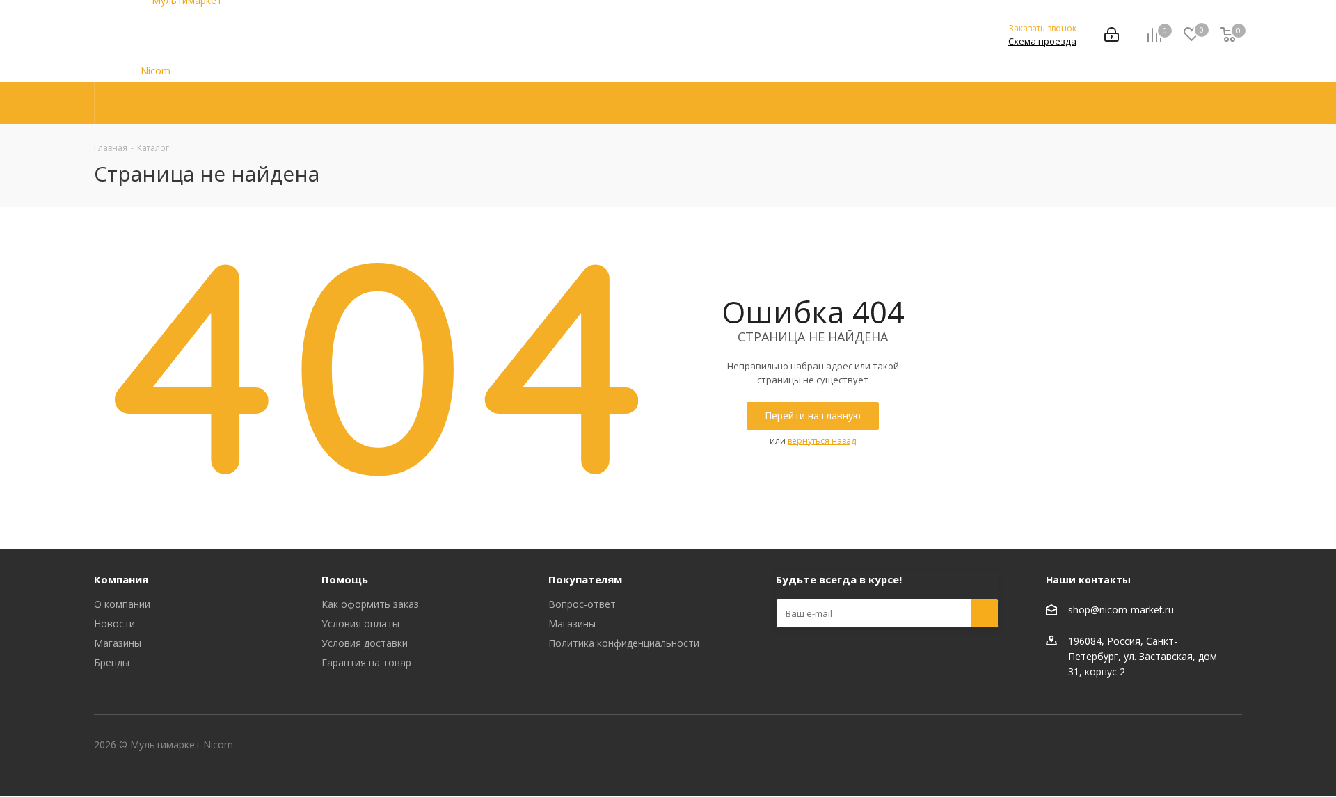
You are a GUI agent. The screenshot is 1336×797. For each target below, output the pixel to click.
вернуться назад (822, 440)
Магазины (117, 643)
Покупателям (585, 579)
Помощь (344, 579)
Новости (114, 623)
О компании (122, 604)
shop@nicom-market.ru (1121, 610)
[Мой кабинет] (1111, 36)
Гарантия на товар (366, 662)
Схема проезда (1042, 41)
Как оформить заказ (370, 604)
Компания (121, 579)
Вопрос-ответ (582, 604)
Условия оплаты (360, 623)
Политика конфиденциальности (623, 643)
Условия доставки (364, 643)
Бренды (111, 662)
